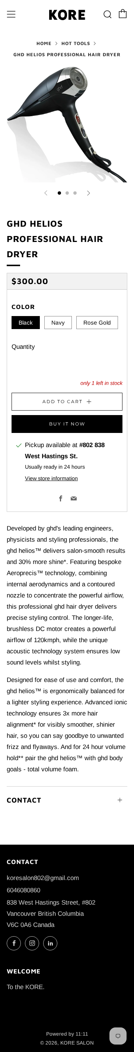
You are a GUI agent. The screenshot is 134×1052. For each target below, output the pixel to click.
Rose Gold (97, 322)
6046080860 (23, 890)
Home (44, 43)
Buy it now (67, 424)
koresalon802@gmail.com (43, 878)
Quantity (23, 346)
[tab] (59, 193)
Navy (58, 322)
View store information (51, 478)
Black (26, 322)
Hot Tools (75, 43)
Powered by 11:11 (67, 1034)
